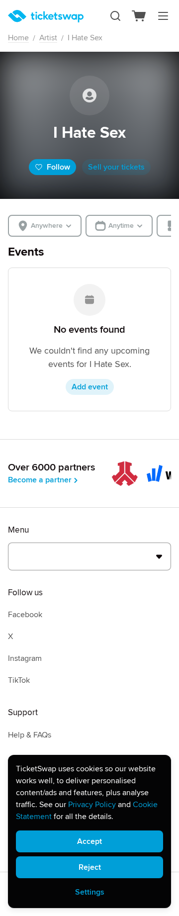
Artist (48, 38)
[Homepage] (46, 16)
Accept (89, 841)
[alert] (89, 831)
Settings (89, 892)
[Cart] (139, 16)
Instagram (25, 658)
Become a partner (40, 480)
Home (18, 38)
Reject (90, 867)
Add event (90, 387)
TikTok (19, 680)
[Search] (115, 16)
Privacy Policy (92, 805)
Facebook (25, 615)
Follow (58, 167)
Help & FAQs (29, 735)
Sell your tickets (116, 167)
